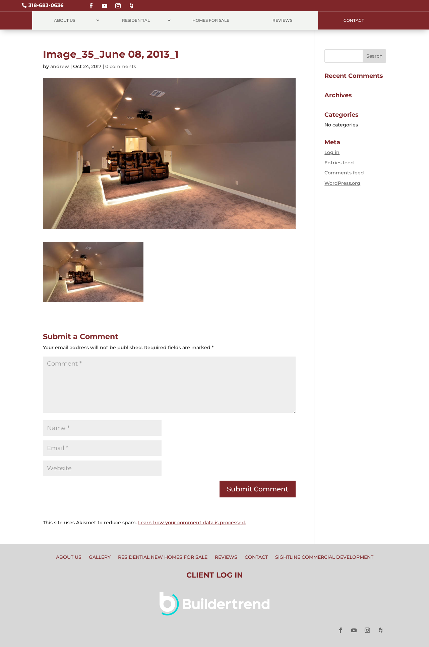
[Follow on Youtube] (104, 2)
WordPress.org (342, 183)
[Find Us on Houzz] (131, 2)
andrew (59, 66)
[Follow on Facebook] (91, 2)
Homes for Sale (210, 20)
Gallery (100, 557)
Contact (354, 20)
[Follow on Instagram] (118, 2)
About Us (64, 20)
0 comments (120, 66)
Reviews (282, 20)
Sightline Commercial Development (324, 557)
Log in (332, 152)
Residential (136, 20)
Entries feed (339, 163)
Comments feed (344, 173)
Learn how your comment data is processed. (192, 523)
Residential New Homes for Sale (162, 557)
